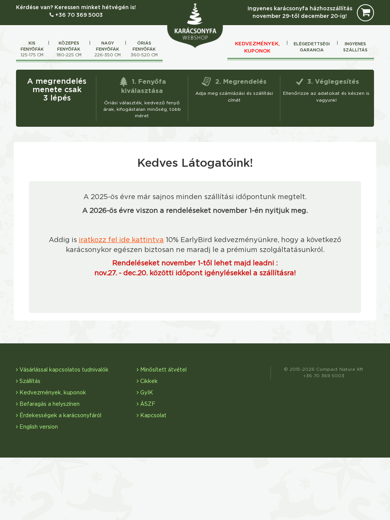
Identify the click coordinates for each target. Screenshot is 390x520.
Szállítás (29, 381)
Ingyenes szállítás (355, 47)
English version (38, 427)
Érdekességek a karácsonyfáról (59, 415)
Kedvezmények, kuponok (257, 47)
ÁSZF (147, 404)
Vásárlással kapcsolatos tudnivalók (63, 370)
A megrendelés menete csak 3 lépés (56, 90)
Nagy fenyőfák (107, 49)
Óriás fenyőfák (144, 49)
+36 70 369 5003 (78, 15)
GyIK (146, 393)
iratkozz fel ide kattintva (121, 240)
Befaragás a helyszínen (49, 404)
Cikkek (148, 381)
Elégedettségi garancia (312, 47)
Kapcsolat (152, 415)
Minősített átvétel (163, 370)
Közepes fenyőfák (69, 49)
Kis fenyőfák (32, 49)
